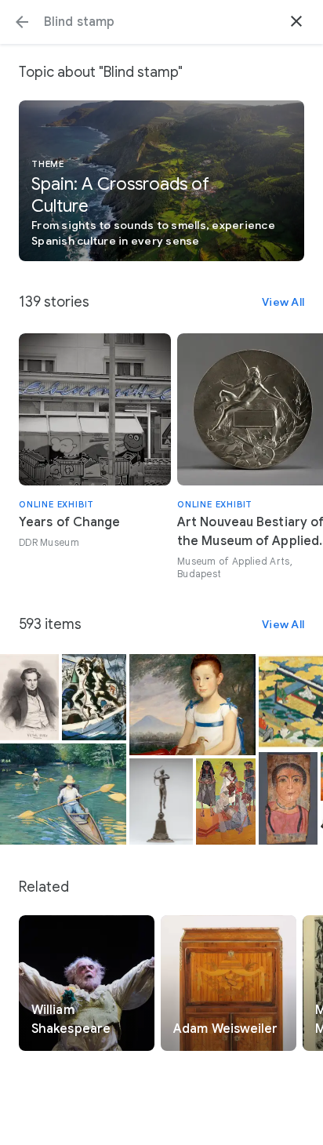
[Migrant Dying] (225, 801)
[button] (22, 22)
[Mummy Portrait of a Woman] (288, 798)
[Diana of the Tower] (161, 801)
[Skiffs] (63, 794)
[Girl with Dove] (192, 704)
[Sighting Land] (94, 697)
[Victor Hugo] (29, 697)
